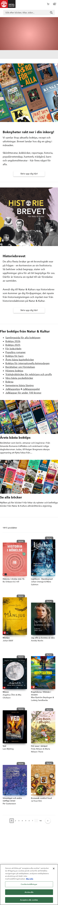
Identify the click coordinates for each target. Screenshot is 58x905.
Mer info (29, 879)
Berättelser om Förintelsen (20, 367)
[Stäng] (54, 869)
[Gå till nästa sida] (48, 820)
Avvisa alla (29, 892)
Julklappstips (12, 389)
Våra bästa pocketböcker (19, 378)
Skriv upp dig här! (29, 173)
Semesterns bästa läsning (19, 385)
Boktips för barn (14, 356)
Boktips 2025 (12, 345)
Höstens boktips (14, 370)
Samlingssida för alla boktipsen (22, 337)
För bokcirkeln (13, 348)
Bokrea (9, 381)
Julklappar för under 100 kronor (23, 392)
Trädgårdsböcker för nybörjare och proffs (28, 374)
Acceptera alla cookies (29, 900)
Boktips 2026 (12, 341)
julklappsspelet (31, 389)
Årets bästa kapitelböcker (19, 359)
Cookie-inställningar (29, 884)
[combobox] (29, 12)
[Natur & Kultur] (8, 4)
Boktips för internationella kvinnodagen (27, 363)
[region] (29, 884)
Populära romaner (15, 352)
